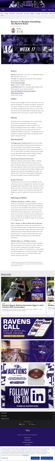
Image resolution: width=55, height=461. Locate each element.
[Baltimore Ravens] (27, 430)
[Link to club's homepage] (3, 9)
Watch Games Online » (17, 93)
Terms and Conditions (27, 442)
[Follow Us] (27, 397)
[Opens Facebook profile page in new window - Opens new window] (17, 32)
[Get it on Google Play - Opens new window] (32, 425)
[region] (27, 453)
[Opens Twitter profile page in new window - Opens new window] (20, 32)
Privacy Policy (27, 437)
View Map (22, 83)
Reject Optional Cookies (46, 458)
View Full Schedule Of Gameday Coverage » (23, 91)
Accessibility (27, 440)
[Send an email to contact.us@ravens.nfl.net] (22, 32)
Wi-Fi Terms (27, 444)
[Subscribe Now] (27, 328)
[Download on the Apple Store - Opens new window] (22, 424)
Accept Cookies (35, 458)
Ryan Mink (19, 28)
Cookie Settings (4, 458)
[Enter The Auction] (27, 374)
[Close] (52, 448)
